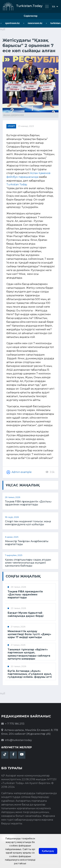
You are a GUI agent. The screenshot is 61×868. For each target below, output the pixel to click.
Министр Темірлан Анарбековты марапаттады (26, 543)
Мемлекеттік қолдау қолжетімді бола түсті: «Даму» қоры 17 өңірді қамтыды (29, 634)
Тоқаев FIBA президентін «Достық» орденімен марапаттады (28, 503)
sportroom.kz (10, 23)
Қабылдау (48, 850)
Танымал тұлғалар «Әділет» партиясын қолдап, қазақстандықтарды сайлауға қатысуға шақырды (29, 654)
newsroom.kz (33, 23)
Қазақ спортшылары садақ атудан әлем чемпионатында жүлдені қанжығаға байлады (28, 562)
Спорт (11, 126)
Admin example (22, 472)
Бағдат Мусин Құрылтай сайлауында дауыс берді (25, 614)
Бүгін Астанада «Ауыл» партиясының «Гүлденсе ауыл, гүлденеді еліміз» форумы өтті (30, 673)
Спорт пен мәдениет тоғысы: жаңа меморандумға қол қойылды (28, 523)
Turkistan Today (16, 184)
